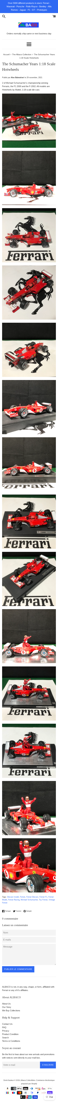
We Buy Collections (11, 1010)
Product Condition (10, 1034)
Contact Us (7, 1024)
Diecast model (13, 897)
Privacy (5, 1031)
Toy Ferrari (43, 900)
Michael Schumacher (29, 900)
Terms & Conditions (11, 1041)
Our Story (6, 1007)
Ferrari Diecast (32, 897)
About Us (6, 1003)
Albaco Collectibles (28, 1080)
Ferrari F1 (43, 897)
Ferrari (22, 897)
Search (5, 1037)
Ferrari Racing (14, 900)
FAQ (4, 1027)
